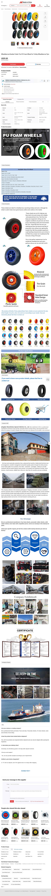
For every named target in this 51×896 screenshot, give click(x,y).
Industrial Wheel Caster (37, 869)
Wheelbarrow (15, 854)
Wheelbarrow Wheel (17, 851)
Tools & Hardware (8, 9)
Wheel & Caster (14, 9)
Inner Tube (28, 854)
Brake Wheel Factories (36, 878)
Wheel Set (16, 878)
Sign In (3, 93)
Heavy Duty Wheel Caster (17, 872)
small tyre (39, 856)
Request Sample (23, 67)
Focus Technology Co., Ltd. (17, 891)
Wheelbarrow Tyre (4, 851)
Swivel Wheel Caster (6, 872)
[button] (46, 102)
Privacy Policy (44, 891)
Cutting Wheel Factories (6, 878)
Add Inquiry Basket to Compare (25, 47)
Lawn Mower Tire (29, 856)
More (2, 886)
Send (12, 801)
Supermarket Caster (26, 869)
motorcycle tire (4, 856)
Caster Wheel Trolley (6, 881)
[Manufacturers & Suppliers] (25, 2)
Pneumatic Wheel (4, 854)
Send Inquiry (13, 64)
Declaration (38, 891)
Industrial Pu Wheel (27, 881)
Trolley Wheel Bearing (37, 881)
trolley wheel (28, 851)
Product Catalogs (18, 849)
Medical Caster (17, 869)
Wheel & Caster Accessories (23, 9)
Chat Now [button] (39, 64)
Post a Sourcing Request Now (37, 801)
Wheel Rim (15, 856)
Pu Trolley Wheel (5, 884)
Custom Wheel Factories (25, 878)
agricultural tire (40, 854)
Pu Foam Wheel (41, 851)
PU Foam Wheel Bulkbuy (15, 884)
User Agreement (32, 891)
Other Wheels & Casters (6, 869)
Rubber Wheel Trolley (17, 881)
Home (2, 9)
